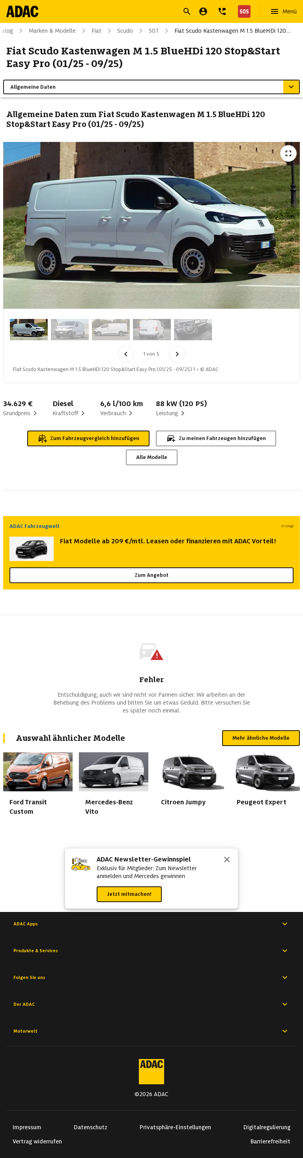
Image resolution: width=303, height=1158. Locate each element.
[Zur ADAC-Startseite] (22, 11)
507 (154, 30)
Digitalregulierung (266, 1127)
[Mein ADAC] (203, 11)
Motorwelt (25, 1031)
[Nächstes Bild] (177, 354)
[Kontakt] (222, 11)
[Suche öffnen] (187, 11)
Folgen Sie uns (29, 977)
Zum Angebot (151, 575)
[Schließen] (227, 860)
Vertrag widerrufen (37, 1141)
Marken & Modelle (52, 30)
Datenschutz (90, 1127)
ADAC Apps (25, 924)
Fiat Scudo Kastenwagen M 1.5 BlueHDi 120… (232, 30)
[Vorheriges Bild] (126, 354)
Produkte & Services (35, 950)
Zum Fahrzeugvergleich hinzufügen (94, 438)
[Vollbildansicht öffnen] (288, 153)
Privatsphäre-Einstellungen (175, 1127)
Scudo (125, 30)
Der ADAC (24, 1004)
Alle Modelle (151, 457)
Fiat (96, 30)
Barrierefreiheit (270, 1141)
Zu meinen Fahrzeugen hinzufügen (222, 438)
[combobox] (142, 12)
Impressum (27, 1127)
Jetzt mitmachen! (129, 894)
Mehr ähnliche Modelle (261, 738)
